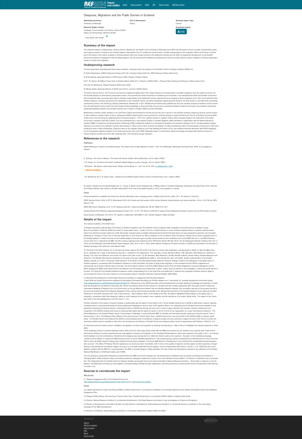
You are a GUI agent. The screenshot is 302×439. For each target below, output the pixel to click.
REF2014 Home (178, 5)
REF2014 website (90, 425)
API (154, 5)
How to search (136, 5)
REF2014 (101, 4)
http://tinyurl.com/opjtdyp (142, 382)
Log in (216, 4)
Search (86, 423)
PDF (182, 31)
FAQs (147, 5)
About (125, 5)
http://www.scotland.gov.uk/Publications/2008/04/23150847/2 (107, 283)
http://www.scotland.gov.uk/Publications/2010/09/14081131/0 (107, 382)
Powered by (211, 418)
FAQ (85, 430)
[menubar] (153, 4)
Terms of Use (164, 5)
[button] (107, 36)
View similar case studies (94, 37)
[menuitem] (125, 4)
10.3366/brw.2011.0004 (164, 166)
